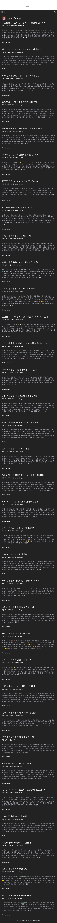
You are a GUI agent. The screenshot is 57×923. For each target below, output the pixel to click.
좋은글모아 (28, 4)
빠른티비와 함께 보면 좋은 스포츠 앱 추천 (20, 895)
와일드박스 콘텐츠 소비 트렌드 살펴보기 (19, 102)
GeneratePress (36, 920)
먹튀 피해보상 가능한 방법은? (14, 554)
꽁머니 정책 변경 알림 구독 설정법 (16, 660)
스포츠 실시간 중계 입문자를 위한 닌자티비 (20, 154)
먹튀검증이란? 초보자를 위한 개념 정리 (19, 816)
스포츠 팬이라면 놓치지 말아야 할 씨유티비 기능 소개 (25, 317)
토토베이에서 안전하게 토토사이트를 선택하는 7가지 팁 (26, 343)
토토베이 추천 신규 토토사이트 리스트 (18, 288)
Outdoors (7, 42)
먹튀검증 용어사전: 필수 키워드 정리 (17, 763)
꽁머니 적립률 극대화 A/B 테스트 (16, 449)
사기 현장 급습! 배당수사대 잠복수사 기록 (20, 396)
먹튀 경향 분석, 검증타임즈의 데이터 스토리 (20, 580)
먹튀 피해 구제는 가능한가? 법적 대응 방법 (20, 501)
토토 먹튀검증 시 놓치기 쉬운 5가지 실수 (19, 369)
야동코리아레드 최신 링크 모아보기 (17, 207)
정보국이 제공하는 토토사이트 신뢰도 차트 (20, 422)
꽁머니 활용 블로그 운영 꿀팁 (14, 869)
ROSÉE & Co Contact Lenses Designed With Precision (20, 181)
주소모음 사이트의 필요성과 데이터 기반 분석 (21, 49)
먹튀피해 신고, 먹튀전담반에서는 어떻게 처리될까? (23, 475)
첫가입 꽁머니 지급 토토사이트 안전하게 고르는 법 (23, 790)
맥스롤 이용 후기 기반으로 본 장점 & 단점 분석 (22, 128)
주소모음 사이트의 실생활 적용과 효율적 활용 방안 (23, 23)
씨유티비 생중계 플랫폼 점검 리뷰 (16, 236)
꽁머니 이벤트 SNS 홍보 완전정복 (16, 633)
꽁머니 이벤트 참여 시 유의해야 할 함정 (19, 712)
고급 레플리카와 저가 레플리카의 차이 (18, 686)
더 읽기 (25, 38)
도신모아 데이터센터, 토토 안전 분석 (17, 842)
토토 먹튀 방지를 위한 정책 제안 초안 (18, 737)
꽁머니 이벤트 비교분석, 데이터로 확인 (18, 528)
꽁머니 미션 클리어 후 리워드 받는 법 (18, 607)
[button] (55, 12)
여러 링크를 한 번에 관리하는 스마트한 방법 (21, 75)
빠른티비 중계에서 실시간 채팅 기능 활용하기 (21, 262)
